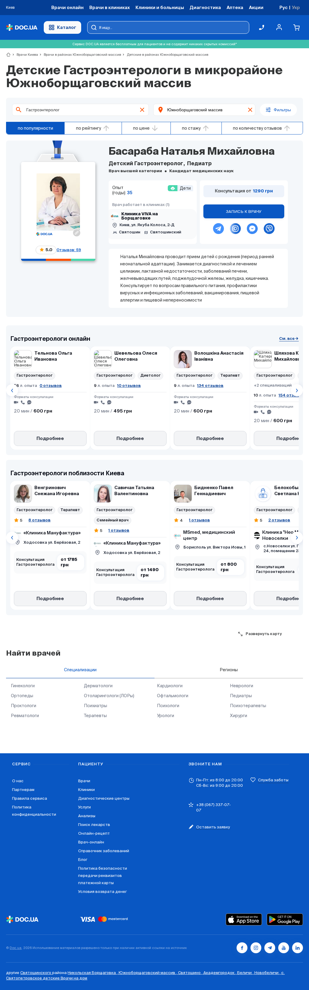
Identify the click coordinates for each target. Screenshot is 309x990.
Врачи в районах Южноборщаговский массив (80, 54)
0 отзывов (51, 385)
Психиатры (95, 705)
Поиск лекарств (94, 824)
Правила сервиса (29, 798)
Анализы (86, 816)
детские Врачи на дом (65, 978)
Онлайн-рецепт (94, 833)
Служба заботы (273, 780)
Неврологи (241, 685)
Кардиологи (170, 685)
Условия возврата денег (102, 891)
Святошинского (36, 972)
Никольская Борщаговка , (93, 972)
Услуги (84, 807)
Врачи (84, 781)
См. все (287, 338)
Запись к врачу (244, 211)
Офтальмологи (172, 695)
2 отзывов (279, 520)
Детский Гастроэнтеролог (146, 163)
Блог (82, 859)
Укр (296, 7)
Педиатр (199, 163)
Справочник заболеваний (103, 851)
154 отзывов (292, 395)
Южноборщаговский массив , (148, 972)
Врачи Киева (24, 54)
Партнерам (23, 789)
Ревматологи (25, 715)
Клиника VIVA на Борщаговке (139, 216)
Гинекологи (23, 685)
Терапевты (95, 715)
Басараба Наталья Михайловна (192, 152)
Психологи (168, 705)
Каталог (66, 27)
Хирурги (238, 715)
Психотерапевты (248, 705)
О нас (18, 781)
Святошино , (190, 972)
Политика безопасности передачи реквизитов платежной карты (102, 875)
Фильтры (282, 109)
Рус (283, 7)
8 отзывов (39, 520)
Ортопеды (22, 695)
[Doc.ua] (21, 27)
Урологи (165, 715)
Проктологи (23, 705)
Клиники (86, 789)
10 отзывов (129, 385)
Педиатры (241, 695)
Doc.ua (15, 948)
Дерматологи (98, 685)
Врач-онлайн (91, 842)
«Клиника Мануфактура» (52, 533)
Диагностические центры (103, 798)
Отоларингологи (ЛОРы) (109, 695)
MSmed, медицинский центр (209, 535)
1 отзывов (118, 530)
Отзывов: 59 (68, 250)
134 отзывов (210, 385)
